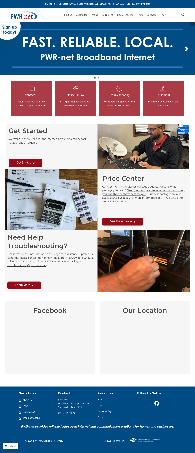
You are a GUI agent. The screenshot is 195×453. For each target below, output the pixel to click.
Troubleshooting (119, 91)
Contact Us (31, 91)
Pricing (101, 417)
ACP (100, 399)
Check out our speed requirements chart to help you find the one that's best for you (143, 192)
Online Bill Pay (75, 91)
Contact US (103, 405)
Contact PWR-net (113, 187)
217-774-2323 (71, 413)
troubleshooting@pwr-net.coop (26, 265)
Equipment (163, 91)
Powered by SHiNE (115, 441)
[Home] (28, 15)
